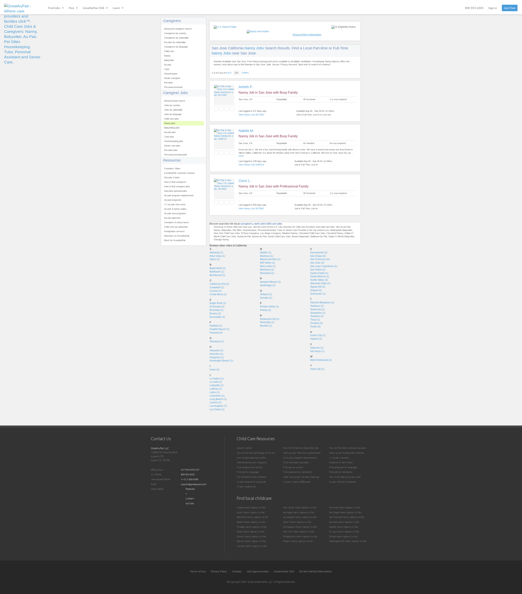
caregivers (246, 223)
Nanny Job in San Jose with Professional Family (274, 186)
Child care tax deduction (176, 227)
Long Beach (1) (218, 399)
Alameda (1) (216, 252)
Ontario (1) (266, 294)
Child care (169, 51)
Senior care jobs (172, 145)
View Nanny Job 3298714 (251, 164)
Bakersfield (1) (218, 268)
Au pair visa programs (175, 213)
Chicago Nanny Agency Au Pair (252, 526)
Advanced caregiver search (178, 29)
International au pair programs (252, 462)
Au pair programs (172, 200)
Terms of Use (198, 571)
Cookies (237, 571)
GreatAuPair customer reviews (179, 173)
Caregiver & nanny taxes (176, 222)
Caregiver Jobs (175, 93)
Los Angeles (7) (218, 405)
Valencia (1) (316, 347)
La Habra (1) (217, 378)
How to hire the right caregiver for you (256, 452)
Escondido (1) (217, 317)
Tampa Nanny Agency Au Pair (343, 536)
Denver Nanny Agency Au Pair (251, 536)
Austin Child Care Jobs (279, 236)
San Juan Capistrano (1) (323, 266)
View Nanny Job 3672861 (251, 208)
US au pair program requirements (300, 457)
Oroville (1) (266, 297)
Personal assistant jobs (175, 154)
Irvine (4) (214, 369)
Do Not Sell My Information (315, 571)
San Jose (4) (317, 262)
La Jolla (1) (216, 381)
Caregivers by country (175, 33)
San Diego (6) (318, 256)
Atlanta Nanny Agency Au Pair (251, 507)
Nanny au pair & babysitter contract (346, 452)
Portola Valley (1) (269, 306)
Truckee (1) (316, 323)
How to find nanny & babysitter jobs (301, 447)
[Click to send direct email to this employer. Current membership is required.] (221, 108)
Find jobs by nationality (340, 471)
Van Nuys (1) (317, 351)
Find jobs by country (293, 467)
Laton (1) (215, 392)
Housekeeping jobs (173, 141)
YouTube (189, 503)
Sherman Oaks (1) (320, 283)
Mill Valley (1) (267, 262)
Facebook (190, 488)
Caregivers (172, 21)
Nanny (167, 55)
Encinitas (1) (216, 310)
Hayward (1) (216, 350)
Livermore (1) (217, 395)
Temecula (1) (317, 309)
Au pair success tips (246, 486)
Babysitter (169, 60)
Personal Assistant (267, 230)
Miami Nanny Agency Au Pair (297, 521)
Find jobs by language (248, 471)
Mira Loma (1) (267, 266)
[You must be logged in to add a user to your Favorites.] (216, 108)
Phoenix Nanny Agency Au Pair (298, 541)
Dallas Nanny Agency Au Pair (251, 531)
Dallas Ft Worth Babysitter (341, 236)
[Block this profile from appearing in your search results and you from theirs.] (232, 108)
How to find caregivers (175, 182)
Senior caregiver (172, 78)
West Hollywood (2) (321, 360)
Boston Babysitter (300, 236)
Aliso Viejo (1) (217, 256)
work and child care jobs (268, 223)
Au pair (167, 64)
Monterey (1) (267, 269)
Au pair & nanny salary (175, 209)
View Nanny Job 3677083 (251, 114)
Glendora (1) (217, 341)
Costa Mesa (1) (218, 294)
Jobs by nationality (173, 110)
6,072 (228, 73)
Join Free (509, 8)
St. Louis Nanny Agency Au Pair (344, 531)
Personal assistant (173, 87)
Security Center (172, 177)
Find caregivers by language (343, 467)
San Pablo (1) (317, 269)
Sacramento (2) (318, 252)
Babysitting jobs (172, 127)
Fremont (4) (216, 332)
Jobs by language (173, 114)
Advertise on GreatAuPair (176, 236)
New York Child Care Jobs (227, 233)
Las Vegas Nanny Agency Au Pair (298, 512)
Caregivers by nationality (176, 38)
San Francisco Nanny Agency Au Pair (346, 517)
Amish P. (246, 87)
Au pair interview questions (342, 481)
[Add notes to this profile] (227, 108)
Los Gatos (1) (217, 409)
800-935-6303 (474, 8)
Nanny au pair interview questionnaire (302, 452)
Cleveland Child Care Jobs (312, 233)
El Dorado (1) (217, 306)
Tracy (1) (315, 319)
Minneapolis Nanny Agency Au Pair (300, 526)
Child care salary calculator (296, 462)
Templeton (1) (317, 312)
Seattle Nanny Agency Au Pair (343, 526)
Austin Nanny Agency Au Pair (251, 512)
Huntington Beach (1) (221, 360)
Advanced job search (174, 101)
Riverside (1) (267, 322)
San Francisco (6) (320, 259)
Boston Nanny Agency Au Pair (251, 521)
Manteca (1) (266, 256)
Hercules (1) (216, 353)
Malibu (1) (265, 252)
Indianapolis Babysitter (341, 230)
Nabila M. (246, 131)
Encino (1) (215, 313)
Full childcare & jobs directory (251, 476)
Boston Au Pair (259, 236)
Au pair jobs (170, 132)
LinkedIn (189, 498)
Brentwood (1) (217, 275)
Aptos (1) (215, 259)
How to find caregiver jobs (177, 186)
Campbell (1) (217, 287)
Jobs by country (172, 105)
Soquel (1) (316, 290)
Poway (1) (265, 310)
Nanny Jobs (254, 48)
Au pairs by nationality (175, 42)
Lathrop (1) (216, 388)
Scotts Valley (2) (319, 279)
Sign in (492, 8)
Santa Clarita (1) (319, 273)
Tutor (166, 69)
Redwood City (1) (269, 319)
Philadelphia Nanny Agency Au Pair (300, 536)
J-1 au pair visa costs (175, 204)
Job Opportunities (258, 571)
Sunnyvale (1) (318, 293)
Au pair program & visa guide (251, 481)
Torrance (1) (317, 316)
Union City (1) (317, 335)
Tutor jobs (169, 136)
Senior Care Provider (296, 230)
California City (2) (219, 284)
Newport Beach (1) (270, 281)
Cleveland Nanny (334, 233)
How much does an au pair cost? (345, 476)
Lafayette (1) (216, 385)
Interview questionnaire (175, 191)
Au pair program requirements (179, 195)
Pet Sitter (237, 230)
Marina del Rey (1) (270, 259)
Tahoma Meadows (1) (322, 302)
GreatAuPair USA (284, 571)
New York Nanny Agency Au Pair (298, 531)
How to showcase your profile (251, 457)
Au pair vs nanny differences (296, 481)
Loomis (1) (215, 402)
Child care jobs (171, 118)
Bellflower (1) (217, 271)
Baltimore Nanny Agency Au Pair (253, 517)
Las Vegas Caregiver (270, 233)
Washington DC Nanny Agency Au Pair (348, 541)
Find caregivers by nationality (297, 471)
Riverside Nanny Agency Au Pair (344, 507)
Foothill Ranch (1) (219, 329)
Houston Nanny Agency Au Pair (252, 545)
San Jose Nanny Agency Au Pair (344, 521)
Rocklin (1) (266, 325)
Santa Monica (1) (319, 276)
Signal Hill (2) (317, 286)
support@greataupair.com (193, 484)
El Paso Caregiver (250, 233)
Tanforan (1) (317, 306)
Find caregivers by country (250, 467)
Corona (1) (216, 290)
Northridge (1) (267, 285)
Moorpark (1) (267, 273)
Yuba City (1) (317, 369)
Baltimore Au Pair (319, 236)
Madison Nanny (290, 233)
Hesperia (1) (216, 357)
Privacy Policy (219, 571)
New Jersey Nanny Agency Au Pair (299, 507)
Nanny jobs (169, 123)
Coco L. (245, 181)
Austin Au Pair (244, 236)
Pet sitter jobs (171, 150)
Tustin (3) (315, 326)
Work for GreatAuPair (175, 240)
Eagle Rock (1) (218, 303)
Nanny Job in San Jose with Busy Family (268, 92)
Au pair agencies (172, 218)
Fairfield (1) (216, 325)
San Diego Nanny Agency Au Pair (345, 512)
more (241, 156)
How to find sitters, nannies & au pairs (347, 447)
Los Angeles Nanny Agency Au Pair (300, 517)
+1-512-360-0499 (189, 479)
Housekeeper (171, 73)
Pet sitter (168, 82)
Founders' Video (172, 168)
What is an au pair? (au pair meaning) (301, 476)
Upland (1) (316, 338)
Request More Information (307, 34)
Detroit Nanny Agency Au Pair (251, 541)
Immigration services (174, 231)
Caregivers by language (176, 46)
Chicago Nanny (221, 239)
